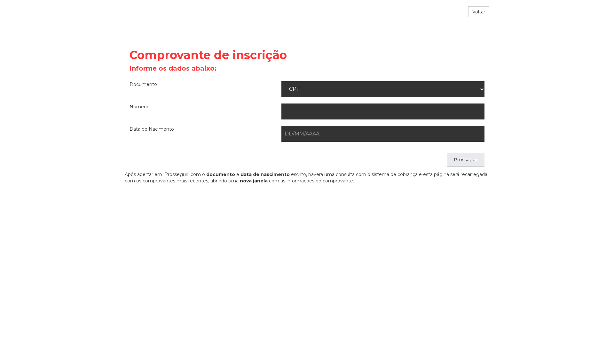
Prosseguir (466, 159)
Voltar (478, 12)
